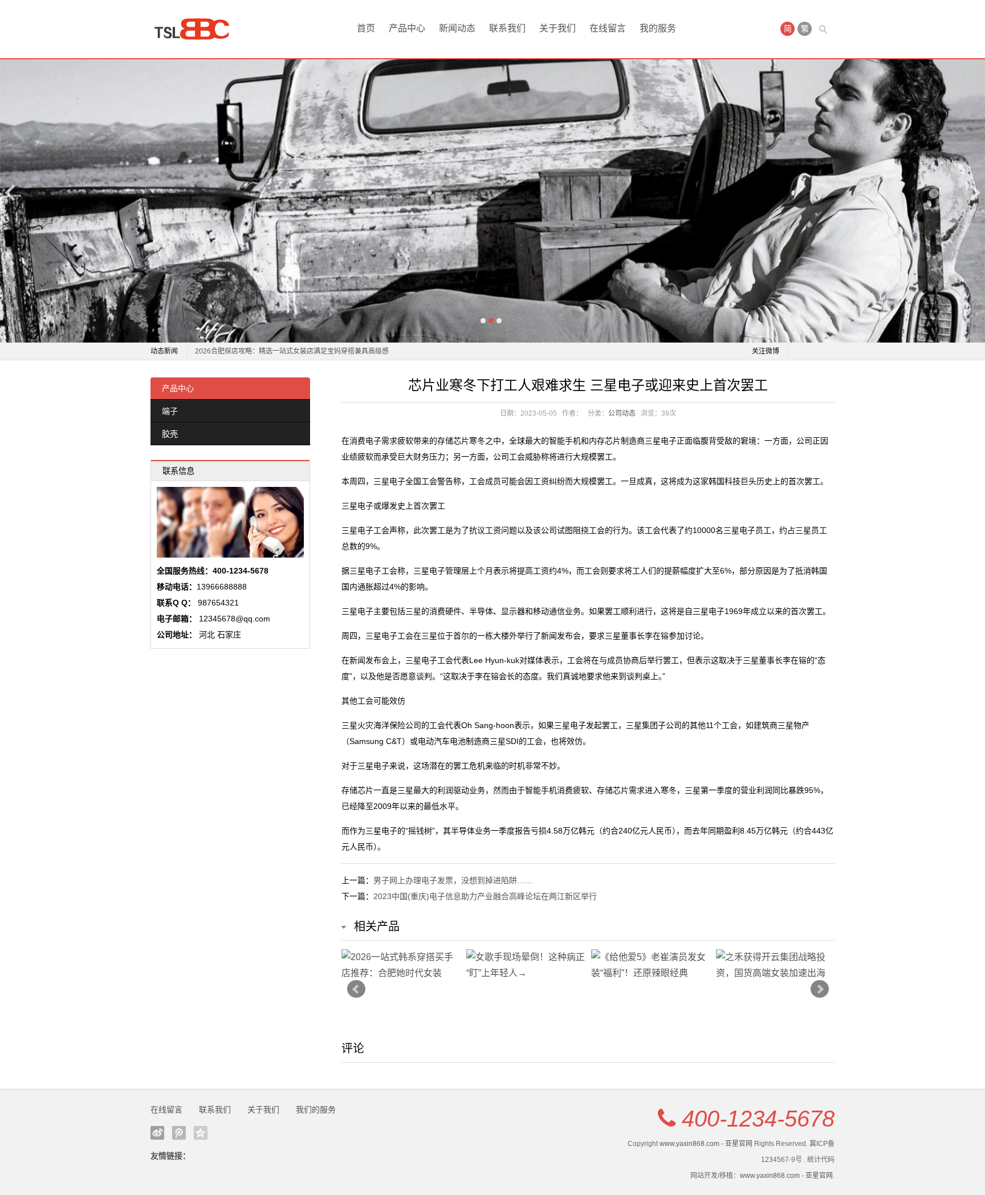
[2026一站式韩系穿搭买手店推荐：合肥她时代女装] (401, 965)
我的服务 (658, 28)
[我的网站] (196, 29)
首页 (366, 28)
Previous (11, 192)
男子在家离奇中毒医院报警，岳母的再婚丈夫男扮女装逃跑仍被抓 (294, 351)
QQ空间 (200, 1133)
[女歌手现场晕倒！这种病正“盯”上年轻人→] (525, 965)
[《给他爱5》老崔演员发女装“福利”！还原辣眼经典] (650, 965)
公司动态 (622, 413)
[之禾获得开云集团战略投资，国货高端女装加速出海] (775, 965)
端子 (170, 411)
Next (974, 192)
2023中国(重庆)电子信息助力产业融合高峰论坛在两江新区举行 (485, 896)
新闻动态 (457, 28)
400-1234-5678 (758, 1118)
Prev (356, 989)
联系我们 (507, 28)
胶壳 (170, 433)
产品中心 (407, 28)
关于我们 (557, 28)
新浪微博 (157, 1133)
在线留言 (607, 28)
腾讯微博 (179, 1133)
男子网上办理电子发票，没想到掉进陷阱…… (453, 880)
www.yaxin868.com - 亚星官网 (706, 1144)
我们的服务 (316, 1109)
